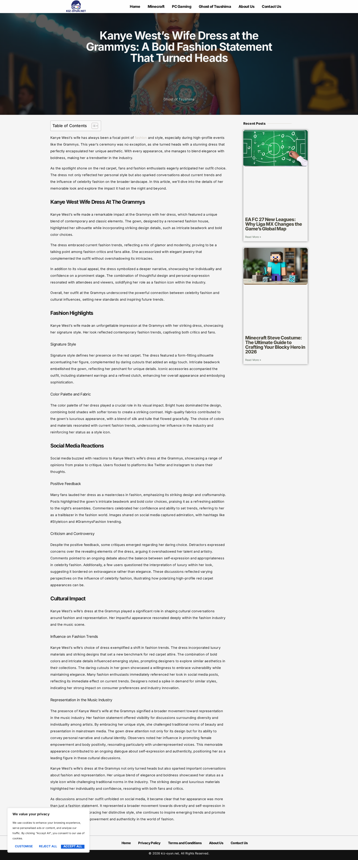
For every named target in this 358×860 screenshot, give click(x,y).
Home (135, 6)
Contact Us (271, 6)
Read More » (253, 236)
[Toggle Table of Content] (93, 126)
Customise (24, 846)
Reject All (48, 846)
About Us (246, 6)
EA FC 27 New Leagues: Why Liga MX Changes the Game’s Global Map (273, 224)
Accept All (72, 846)
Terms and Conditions (185, 843)
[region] (48, 830)
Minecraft (156, 6)
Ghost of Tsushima (215, 6)
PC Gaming (181, 6)
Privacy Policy (149, 843)
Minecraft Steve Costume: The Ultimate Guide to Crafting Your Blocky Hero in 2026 (275, 345)
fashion (141, 138)
